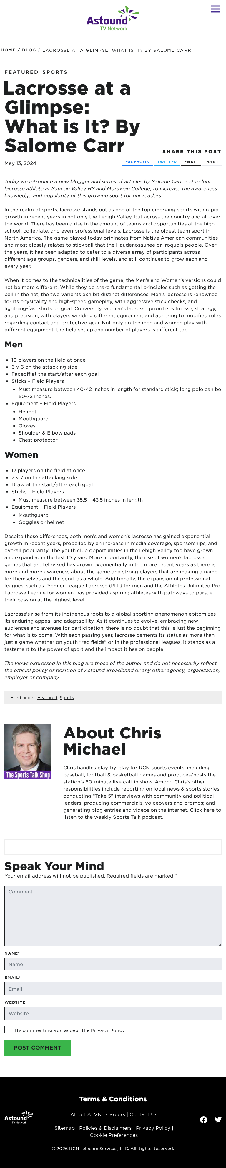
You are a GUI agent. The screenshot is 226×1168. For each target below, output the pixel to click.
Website (15, 1002)
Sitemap (64, 1128)
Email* (12, 977)
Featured (21, 72)
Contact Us (143, 1114)
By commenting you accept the (70, 1030)
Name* (12, 953)
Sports (55, 72)
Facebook (137, 161)
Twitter (167, 161)
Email (191, 161)
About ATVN (86, 1114)
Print (212, 161)
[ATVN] (113, 18)
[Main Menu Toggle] (215, 8)
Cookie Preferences (114, 1135)
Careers (115, 1114)
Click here (202, 810)
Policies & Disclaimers (105, 1128)
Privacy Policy (107, 1030)
